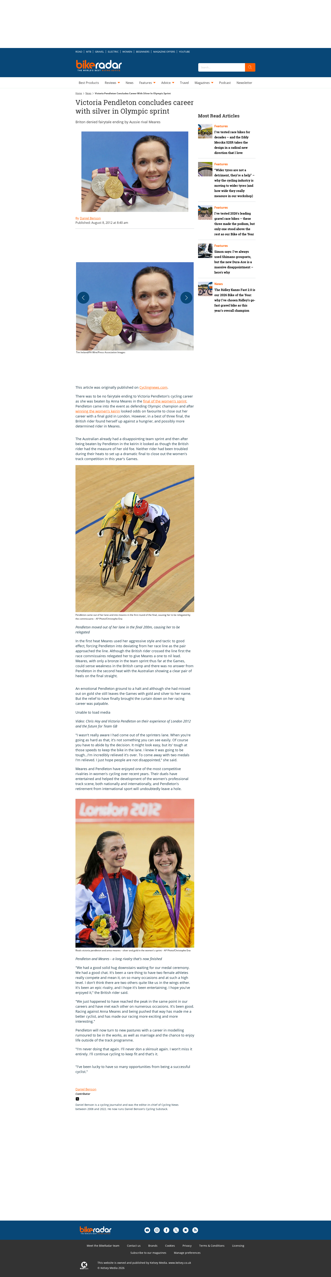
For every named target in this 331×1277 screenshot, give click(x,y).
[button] (134, 308)
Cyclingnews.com (153, 387)
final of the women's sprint (164, 401)
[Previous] (83, 298)
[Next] (186, 298)
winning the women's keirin (97, 411)
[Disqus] (138, 1172)
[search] (250, 67)
